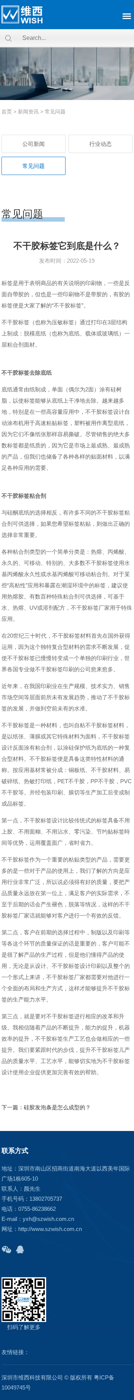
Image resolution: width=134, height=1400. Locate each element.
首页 (6, 112)
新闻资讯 (28, 112)
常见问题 (55, 112)
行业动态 (100, 144)
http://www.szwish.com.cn (50, 1229)
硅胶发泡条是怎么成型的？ (57, 1107)
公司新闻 (33, 144)
